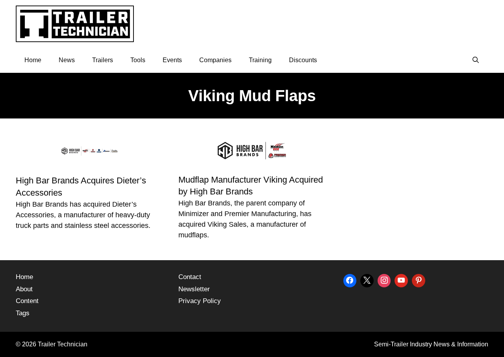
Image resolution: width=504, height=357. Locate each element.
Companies (215, 60)
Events (172, 60)
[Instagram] (384, 279)
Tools (137, 60)
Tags (23, 313)
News (67, 60)
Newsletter (194, 289)
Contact (189, 277)
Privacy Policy (199, 301)
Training (260, 60)
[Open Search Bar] (475, 60)
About (24, 289)
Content (27, 301)
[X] (367, 279)
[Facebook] (350, 279)
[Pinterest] (418, 279)
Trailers (102, 60)
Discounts (303, 60)
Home (32, 60)
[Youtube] (401, 279)
